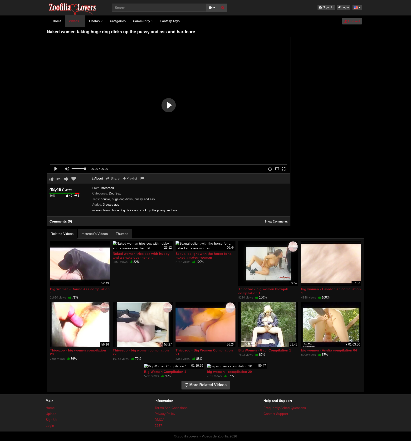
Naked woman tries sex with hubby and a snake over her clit (141, 255)
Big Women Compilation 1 (165, 372)
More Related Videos (207, 385)
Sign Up (327, 7)
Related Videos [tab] (62, 234)
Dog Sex (115, 193)
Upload (353, 21)
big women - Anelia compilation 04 (329, 350)
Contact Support (276, 414)
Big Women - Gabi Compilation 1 (264, 350)
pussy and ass (145, 199)
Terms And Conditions (171, 408)
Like (57, 179)
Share (115, 178)
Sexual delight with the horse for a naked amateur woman (203, 255)
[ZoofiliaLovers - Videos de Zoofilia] (73, 7)
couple (105, 199)
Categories (118, 21)
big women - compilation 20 (229, 372)
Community (142, 21)
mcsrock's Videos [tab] (95, 234)
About (98, 178)
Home (57, 21)
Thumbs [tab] (122, 234)
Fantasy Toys (170, 21)
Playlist (131, 178)
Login (345, 7)
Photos (95, 21)
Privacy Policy (165, 414)
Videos (74, 21)
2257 (158, 425)
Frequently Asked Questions (285, 408)
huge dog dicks (122, 199)
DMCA (159, 420)
